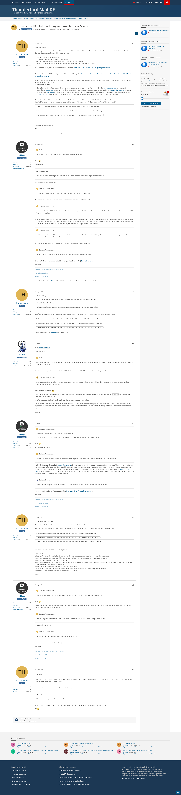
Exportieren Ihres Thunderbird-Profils (78, 491)
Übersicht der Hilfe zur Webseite (69, 770)
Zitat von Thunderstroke (46, 150)
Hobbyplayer (126, 745)
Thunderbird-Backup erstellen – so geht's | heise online (92, 68)
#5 (133, 423)
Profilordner (49, 90)
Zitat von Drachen (44, 480)
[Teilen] (136, 33)
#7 (133, 585)
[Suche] (167, 2)
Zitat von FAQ (43, 171)
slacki (71, 745)
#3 (133, 292)
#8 (133, 669)
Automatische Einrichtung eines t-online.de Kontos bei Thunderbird (91, 750)
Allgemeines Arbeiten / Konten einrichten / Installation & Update (33, 747)
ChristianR (125, 752)
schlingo (52, 281)
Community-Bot (24, 719)
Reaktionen (16, 61)
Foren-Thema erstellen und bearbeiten (71, 781)
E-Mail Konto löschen (129, 743)
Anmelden (149, 2)
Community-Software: (134, 778)
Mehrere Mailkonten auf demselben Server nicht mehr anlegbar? (37, 750)
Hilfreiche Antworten (18, 168)
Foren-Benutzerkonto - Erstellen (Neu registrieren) (75, 777)
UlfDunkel (19, 752)
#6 (133, 517)
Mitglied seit (16, 65)
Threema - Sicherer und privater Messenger (49, 269)
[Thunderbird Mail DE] (90, 11)
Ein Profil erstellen (87, 261)
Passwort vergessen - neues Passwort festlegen (74, 784)
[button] (137, 2)
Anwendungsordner (110, 88)
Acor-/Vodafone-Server (24, 743)
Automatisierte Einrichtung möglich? (81, 743)
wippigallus (19, 745)
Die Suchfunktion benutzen (68, 774)
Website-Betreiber (154, 81)
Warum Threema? (40, 276)
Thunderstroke (40, 29)
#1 (133, 43)
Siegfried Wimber (74, 752)
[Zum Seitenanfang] (178, 792)
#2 (133, 144)
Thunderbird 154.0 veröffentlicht (158, 30)
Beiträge (15, 63)
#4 (133, 344)
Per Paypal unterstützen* (151, 103)
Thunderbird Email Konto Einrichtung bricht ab (138, 750)
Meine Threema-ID (41, 273)
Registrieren (159, 2)
